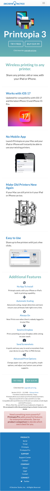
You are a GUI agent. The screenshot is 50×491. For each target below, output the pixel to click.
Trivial (25, 444)
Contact (25, 460)
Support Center (25, 457)
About (25, 468)
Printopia (25, 447)
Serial (25, 441)
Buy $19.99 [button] (33, 44)
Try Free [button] (16, 44)
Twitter (26, 481)
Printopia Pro (14, 417)
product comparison (17, 421)
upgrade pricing (30, 50)
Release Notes (34, 392)
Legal (25, 471)
